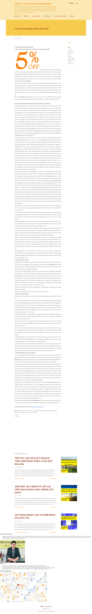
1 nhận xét (22, 507)
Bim (49, 608)
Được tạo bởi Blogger (47, 606)
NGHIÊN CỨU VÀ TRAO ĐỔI (61, 16)
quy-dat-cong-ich (71, 58)
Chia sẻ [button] (69, 42)
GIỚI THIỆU (25, 16)
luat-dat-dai (70, 53)
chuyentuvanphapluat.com (38, 406)
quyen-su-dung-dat (71, 60)
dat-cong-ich (70, 49)
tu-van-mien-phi (71, 63)
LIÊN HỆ (72, 16)
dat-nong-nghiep (71, 51)
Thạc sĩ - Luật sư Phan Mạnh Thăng (33, 4)
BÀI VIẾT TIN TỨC (47, 16)
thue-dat (69, 61)
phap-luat (69, 56)
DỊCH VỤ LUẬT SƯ (36, 16)
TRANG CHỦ (17, 16)
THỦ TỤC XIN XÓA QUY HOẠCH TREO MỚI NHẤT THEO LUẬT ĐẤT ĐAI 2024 (33, 461)
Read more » (53, 478)
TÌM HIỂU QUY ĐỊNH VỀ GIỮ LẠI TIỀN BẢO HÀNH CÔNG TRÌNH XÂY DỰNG (34, 489)
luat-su (69, 54)
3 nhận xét (22, 478)
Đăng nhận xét (23, 532)
